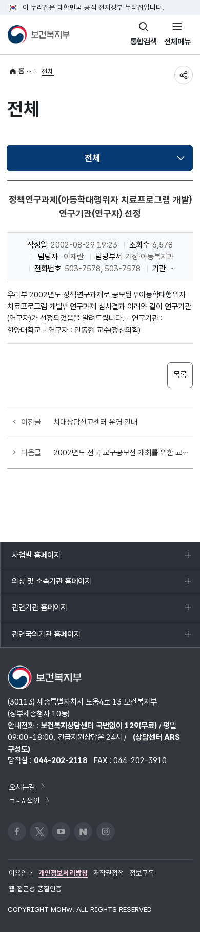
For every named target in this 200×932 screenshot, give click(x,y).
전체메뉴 (177, 41)
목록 (180, 374)
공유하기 (183, 75)
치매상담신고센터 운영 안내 (95, 422)
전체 (48, 71)
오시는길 (22, 786)
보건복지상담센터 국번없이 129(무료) (99, 725)
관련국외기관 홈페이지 (46, 638)
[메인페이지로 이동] (39, 34)
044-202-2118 (60, 760)
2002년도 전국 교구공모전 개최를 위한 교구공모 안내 (122, 453)
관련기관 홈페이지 (39, 611)
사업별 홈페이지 (36, 559)
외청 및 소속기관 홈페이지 (51, 585)
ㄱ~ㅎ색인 (24, 801)
